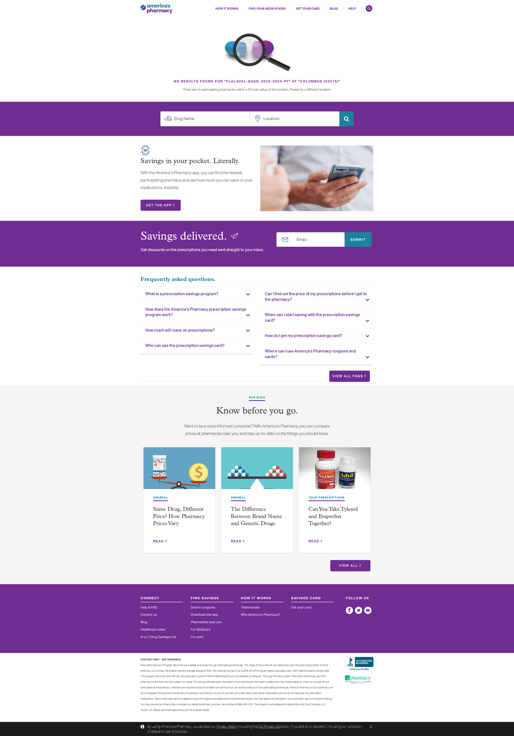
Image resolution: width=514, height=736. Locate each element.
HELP (352, 8)
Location (271, 118)
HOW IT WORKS (226, 8)
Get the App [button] (159, 205)
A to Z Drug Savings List (158, 637)
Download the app (204, 614)
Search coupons (203, 607)
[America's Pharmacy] (157, 8)
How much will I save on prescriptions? (180, 330)
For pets (197, 637)
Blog (334, 8)
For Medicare (201, 629)
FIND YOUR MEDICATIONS (267, 8)
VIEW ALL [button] (348, 565)
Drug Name (184, 118)
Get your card (301, 607)
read (159, 541)
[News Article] (179, 471)
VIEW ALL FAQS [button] (347, 376)
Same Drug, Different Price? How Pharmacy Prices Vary (179, 516)
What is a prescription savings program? (181, 294)
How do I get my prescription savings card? (303, 336)
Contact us (149, 614)
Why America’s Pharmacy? (260, 614)
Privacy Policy (227, 726)
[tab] (197, 294)
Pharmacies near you (206, 622)
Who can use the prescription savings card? (184, 346)
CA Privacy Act (269, 726)
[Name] (349, 610)
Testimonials (250, 607)
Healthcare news (153, 629)
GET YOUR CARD (308, 8)
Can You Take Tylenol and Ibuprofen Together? (333, 516)
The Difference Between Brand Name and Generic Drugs (256, 516)
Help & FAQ (149, 607)
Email (302, 239)
